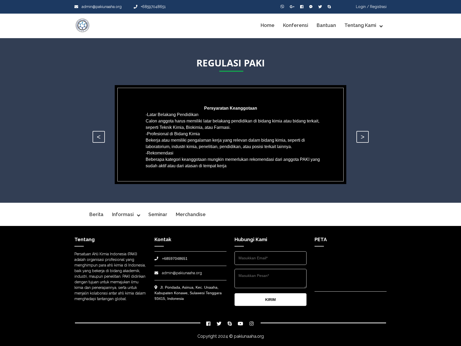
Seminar (157, 214)
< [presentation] (99, 136)
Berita (96, 214)
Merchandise (191, 214)
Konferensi (295, 25)
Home (268, 25)
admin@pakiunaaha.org (102, 7)
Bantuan (326, 25)
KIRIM (270, 299)
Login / (362, 7)
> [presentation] (362, 136)
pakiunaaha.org (249, 336)
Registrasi (378, 7)
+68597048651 (153, 7)
